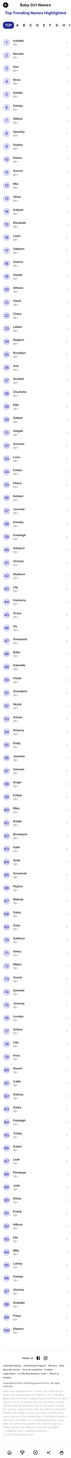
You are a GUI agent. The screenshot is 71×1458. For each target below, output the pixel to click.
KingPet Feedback (36, 1430)
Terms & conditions (32, 1369)
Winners (52, 1365)
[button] (5, 5)
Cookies (48, 1369)
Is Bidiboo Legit (13, 1430)
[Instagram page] (45, 1358)
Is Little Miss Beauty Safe (18, 1434)
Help (61, 1365)
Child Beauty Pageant (34, 1365)
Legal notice (9, 1373)
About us (54, 1373)
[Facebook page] (38, 1358)
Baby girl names (11, 1369)
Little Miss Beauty (12, 1365)
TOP (8, 25)
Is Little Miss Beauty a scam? (32, 1373)
